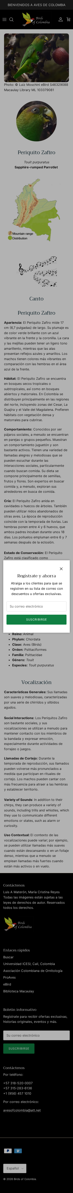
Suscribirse (36, 619)
